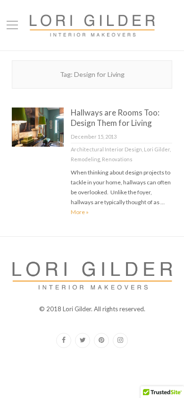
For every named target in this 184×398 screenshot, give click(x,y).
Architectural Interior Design (106, 149)
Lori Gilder (157, 149)
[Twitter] (82, 340)
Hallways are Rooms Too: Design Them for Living (115, 118)
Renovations (117, 159)
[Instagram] (120, 340)
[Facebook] (63, 340)
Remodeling (85, 159)
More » (80, 212)
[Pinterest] (101, 340)
